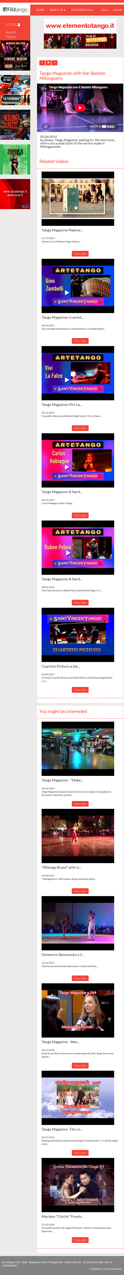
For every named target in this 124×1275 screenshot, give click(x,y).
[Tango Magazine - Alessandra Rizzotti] (80, 1010)
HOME (41, 9)
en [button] (103, 9)
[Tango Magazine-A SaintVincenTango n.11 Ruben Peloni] (80, 548)
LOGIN (117, 9)
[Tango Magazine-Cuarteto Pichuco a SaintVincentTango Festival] (80, 286)
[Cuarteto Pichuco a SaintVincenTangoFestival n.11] (80, 635)
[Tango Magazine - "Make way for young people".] (80, 749)
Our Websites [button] (81, 9)
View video (80, 253)
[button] (78, 199)
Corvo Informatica (112, 1268)
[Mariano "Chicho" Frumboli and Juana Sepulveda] (80, 1185)
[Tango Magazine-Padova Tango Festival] (80, 199)
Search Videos (10, 34)
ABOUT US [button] (56, 9)
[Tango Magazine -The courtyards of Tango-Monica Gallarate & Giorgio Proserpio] (80, 1098)
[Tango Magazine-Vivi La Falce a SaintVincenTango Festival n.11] (80, 373)
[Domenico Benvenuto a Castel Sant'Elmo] (80, 923)
